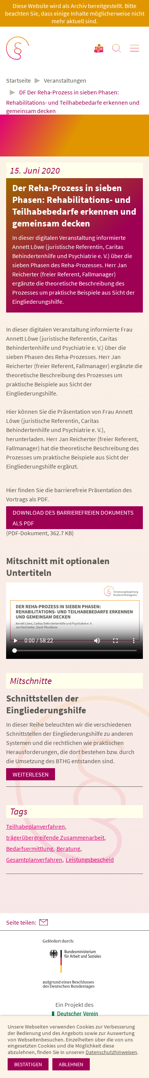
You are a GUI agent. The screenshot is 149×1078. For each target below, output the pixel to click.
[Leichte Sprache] (98, 48)
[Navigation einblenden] (134, 48)
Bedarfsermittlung (29, 848)
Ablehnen (71, 1064)
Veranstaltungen (65, 80)
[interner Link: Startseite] (18, 48)
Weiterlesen (31, 774)
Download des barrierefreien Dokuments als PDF (73, 518)
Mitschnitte (31, 681)
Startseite (18, 81)
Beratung (68, 848)
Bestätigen (28, 1064)
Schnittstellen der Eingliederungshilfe (46, 704)
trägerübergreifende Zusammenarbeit (55, 837)
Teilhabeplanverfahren (35, 826)
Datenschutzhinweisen (111, 1052)
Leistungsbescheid (90, 859)
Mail (43, 922)
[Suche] (116, 48)
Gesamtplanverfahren (34, 859)
